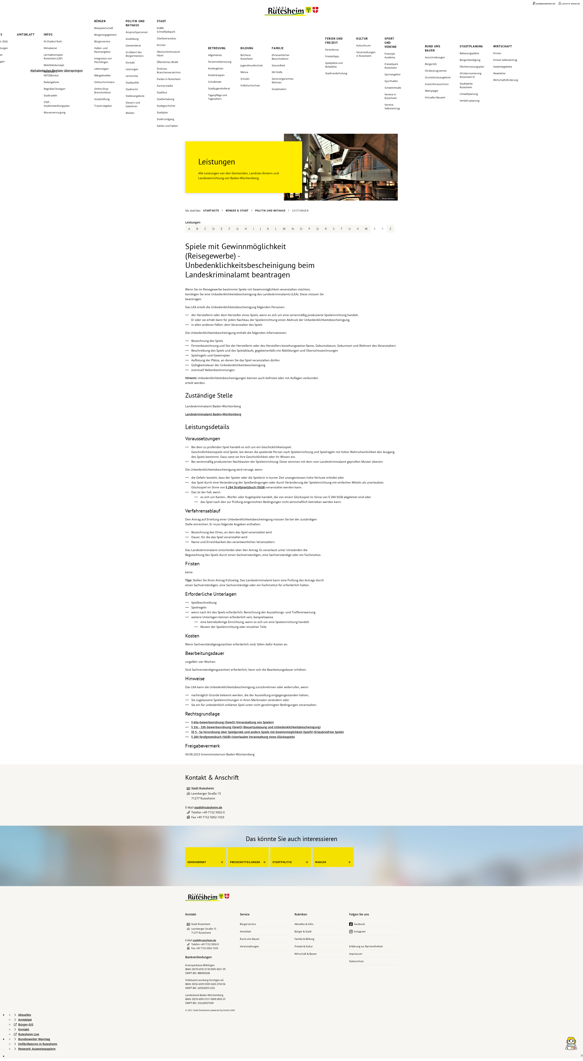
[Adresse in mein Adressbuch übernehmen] (188, 788)
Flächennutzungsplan (472, 66)
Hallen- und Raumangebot (102, 49)
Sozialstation (279, 89)
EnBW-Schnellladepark (166, 29)
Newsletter (499, 73)
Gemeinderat (133, 45)
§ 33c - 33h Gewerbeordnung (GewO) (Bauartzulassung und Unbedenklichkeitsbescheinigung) (256, 727)
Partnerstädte (165, 85)
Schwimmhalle (393, 87)
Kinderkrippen (216, 75)
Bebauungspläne (469, 53)
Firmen (497, 53)
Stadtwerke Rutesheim (466, 85)
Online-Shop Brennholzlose (102, 90)
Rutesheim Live (28, 1034)
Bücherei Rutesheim (246, 56)
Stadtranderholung (336, 73)
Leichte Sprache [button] (571, 4)
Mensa (244, 72)
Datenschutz (356, 961)
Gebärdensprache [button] (545, 4)
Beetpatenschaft (103, 28)
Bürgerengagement (105, 34)
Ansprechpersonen (137, 32)
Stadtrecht (132, 89)
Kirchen (161, 45)
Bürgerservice (102, 41)
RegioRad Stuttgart (54, 88)
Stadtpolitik (132, 82)
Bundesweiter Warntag (34, 1039)
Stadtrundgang (165, 119)
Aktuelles (24, 1015)
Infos (48, 34)
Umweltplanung (469, 94)
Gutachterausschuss (437, 84)
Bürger (100, 21)
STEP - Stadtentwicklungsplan (57, 103)
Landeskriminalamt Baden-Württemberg (213, 414)
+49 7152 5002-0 (213, 812)
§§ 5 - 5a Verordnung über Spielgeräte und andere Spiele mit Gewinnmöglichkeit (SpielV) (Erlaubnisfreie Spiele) (267, 732)
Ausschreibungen (435, 57)
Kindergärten (215, 68)
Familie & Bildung (304, 939)
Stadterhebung (165, 99)
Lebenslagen (101, 68)
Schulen (245, 78)
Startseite (211, 210)
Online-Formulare (104, 82)
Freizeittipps (332, 56)
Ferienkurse (332, 49)
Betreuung (217, 48)
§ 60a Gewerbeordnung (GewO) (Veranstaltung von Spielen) (232, 722)
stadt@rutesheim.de (208, 807)
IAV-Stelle (277, 72)
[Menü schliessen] (582, 1055)
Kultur (362, 38)
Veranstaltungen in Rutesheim (365, 54)
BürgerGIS (431, 64)
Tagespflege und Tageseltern (217, 97)
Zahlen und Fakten (167, 126)
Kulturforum (363, 45)
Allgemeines (215, 55)
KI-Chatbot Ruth (53, 41)
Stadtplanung (471, 46)
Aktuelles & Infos (304, 924)
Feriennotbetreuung (219, 61)
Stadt (161, 21)
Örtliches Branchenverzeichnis (169, 70)
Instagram (360, 931)
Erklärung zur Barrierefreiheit (366, 946)
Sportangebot (393, 74)
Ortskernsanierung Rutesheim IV (470, 75)
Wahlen (130, 113)
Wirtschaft (502, 46)
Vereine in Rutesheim (391, 96)
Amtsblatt (26, 34)
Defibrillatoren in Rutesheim (37, 1044)
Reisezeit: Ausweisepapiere (37, 1049)
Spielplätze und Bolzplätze (334, 64)
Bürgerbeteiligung (470, 60)
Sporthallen (391, 81)
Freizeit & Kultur (304, 946)
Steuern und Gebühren (133, 104)
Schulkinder (215, 81)
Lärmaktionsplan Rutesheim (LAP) (53, 56)
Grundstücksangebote (438, 77)
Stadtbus (162, 92)
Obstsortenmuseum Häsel (168, 53)
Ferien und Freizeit (334, 40)
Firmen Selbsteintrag (505, 60)
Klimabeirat (50, 48)
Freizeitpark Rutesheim (391, 65)
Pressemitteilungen (245, 862)
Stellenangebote (135, 96)
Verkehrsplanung (469, 100)
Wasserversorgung (54, 112)
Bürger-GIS (25, 1025)
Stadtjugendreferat (219, 88)
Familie (278, 48)
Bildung (246, 48)
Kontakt (130, 62)
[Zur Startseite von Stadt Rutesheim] (292, 11)
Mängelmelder (102, 75)
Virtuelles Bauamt (435, 97)
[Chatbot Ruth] (571, 1043)
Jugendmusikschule (251, 65)
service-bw (132, 76)
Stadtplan (162, 112)
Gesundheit (278, 65)
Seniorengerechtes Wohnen (282, 80)
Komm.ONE (229, 1010)
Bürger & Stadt (237, 210)
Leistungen (132, 69)
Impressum (355, 953)
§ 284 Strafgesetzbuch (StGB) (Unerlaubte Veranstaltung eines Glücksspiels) (243, 737)
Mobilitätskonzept (54, 65)
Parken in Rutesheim (169, 79)
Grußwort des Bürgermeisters (135, 54)
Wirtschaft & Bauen (306, 953)
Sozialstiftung (102, 99)
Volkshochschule (250, 85)
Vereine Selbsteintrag (392, 106)
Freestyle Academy (390, 55)
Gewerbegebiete (502, 66)
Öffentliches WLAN (167, 62)
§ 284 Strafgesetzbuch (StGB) (245, 487)
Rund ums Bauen (432, 48)
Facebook (359, 924)
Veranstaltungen (249, 946)
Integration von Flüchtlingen (103, 60)
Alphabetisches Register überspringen (56, 71)
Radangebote (51, 82)
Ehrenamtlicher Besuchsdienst (281, 56)
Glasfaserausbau (166, 38)
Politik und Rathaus (135, 23)
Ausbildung (132, 39)
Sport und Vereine (391, 43)
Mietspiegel (431, 90)
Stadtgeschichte (166, 105)
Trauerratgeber (103, 105)
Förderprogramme (436, 70)
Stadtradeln (50, 95)
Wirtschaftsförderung (505, 80)
